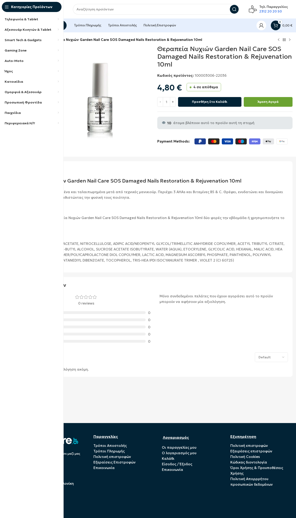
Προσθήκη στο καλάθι (209, 102)
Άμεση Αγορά (268, 102)
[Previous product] (278, 40)
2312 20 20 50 (270, 11)
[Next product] (290, 40)
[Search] (234, 9)
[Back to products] (284, 40)
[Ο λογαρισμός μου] (261, 25)
